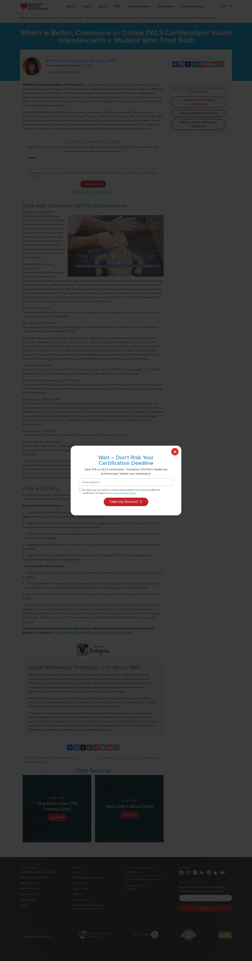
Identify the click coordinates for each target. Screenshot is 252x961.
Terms (117, 493)
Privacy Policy (129, 493)
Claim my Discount (124, 501)
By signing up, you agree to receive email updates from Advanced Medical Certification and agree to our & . (121, 492)
